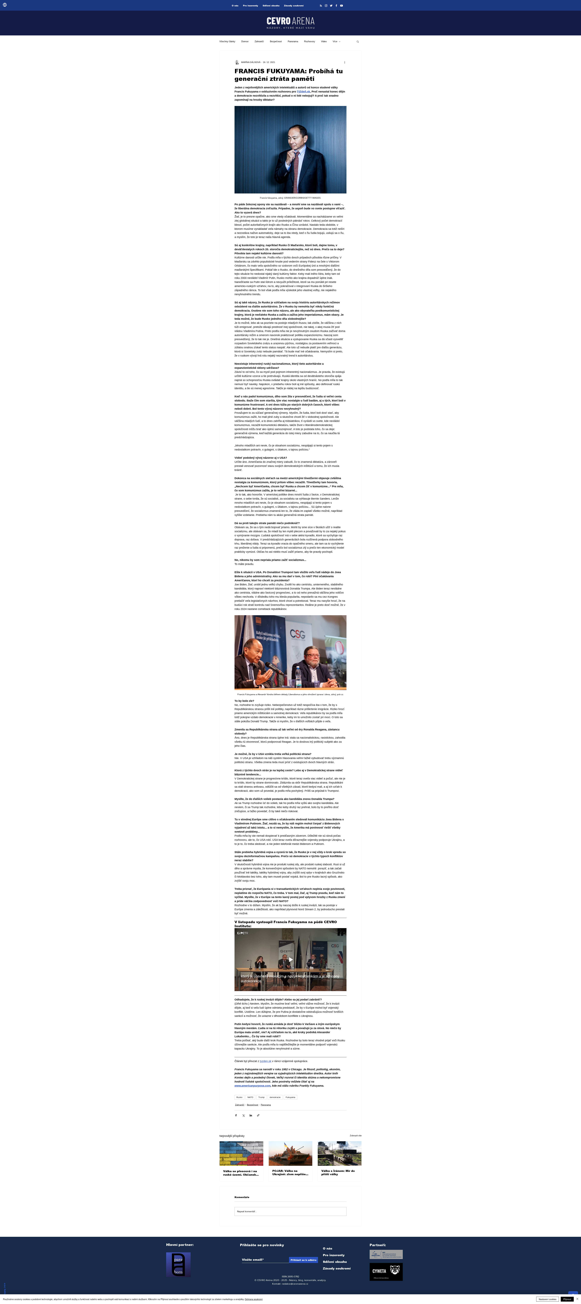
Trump (261, 1097)
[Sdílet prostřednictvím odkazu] (258, 1115)
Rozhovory (309, 41)
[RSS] (321, 5)
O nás (327, 1248)
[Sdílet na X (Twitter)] (243, 1115)
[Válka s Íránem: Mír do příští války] (339, 1153)
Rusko (239, 1097)
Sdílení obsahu (335, 1261)
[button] (357, 41)
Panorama (293, 41)
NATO (250, 1097)
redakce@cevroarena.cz (295, 1284)
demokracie (275, 1097)
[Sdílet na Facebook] (236, 1115)
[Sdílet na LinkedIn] (250, 1115)
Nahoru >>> (4, 1291)
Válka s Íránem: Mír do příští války (338, 1172)
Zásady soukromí (337, 1268)
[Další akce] (344, 62)
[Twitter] (331, 5)
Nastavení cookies (547, 1299)
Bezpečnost (276, 41)
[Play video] (290, 959)
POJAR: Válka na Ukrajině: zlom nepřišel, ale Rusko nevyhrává (289, 1172)
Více (335, 41)
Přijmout (567, 1299)
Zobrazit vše (356, 1135)
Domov (245, 41)
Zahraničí (259, 41)
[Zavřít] (577, 1299)
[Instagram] (326, 5)
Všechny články (227, 41)
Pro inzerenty (334, 1255)
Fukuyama (290, 1097)
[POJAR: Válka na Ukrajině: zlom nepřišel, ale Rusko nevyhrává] (290, 1153)
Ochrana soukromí (254, 1299)
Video (324, 41)
